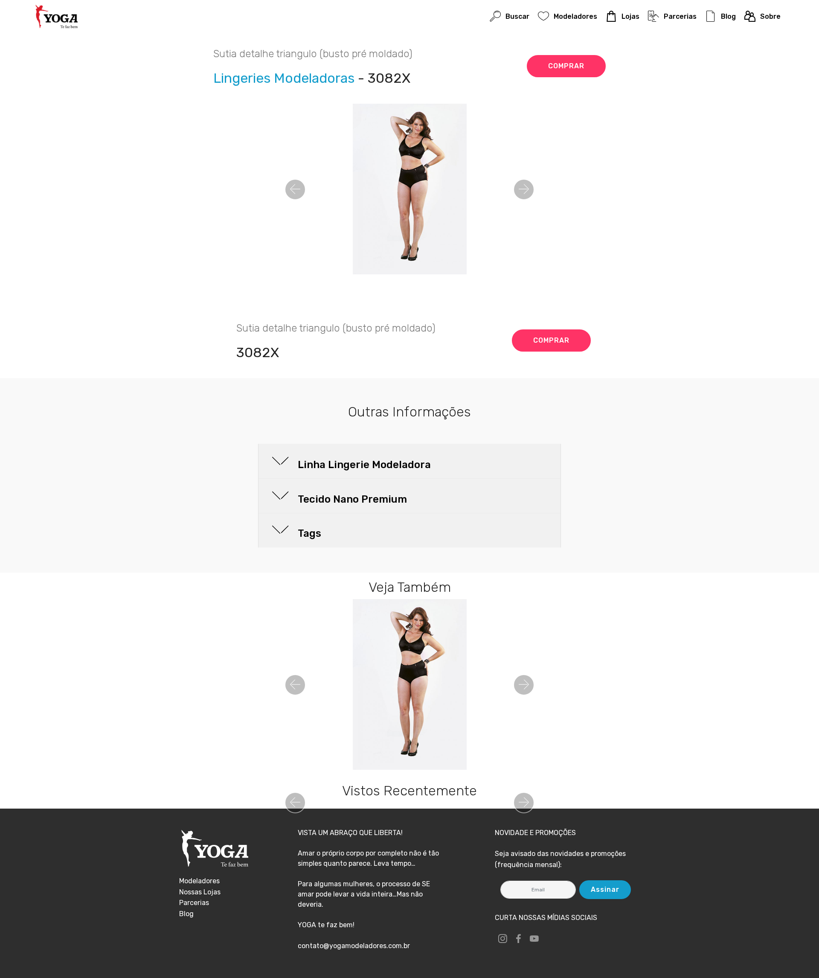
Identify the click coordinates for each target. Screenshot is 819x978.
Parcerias (680, 16)
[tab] (409, 461)
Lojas (630, 16)
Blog (728, 16)
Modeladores (575, 16)
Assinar (605, 889)
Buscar (517, 16)
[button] (295, 189)
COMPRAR (566, 66)
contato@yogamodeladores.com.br (354, 946)
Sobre (770, 16)
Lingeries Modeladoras (283, 78)
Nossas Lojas (200, 892)
